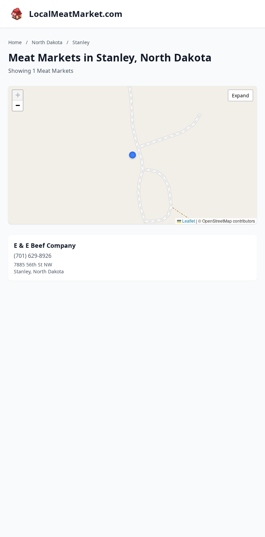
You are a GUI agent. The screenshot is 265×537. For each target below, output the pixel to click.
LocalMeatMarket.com (75, 13)
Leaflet (188, 221)
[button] (132, 155)
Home (15, 42)
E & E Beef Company (45, 245)
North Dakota (47, 42)
